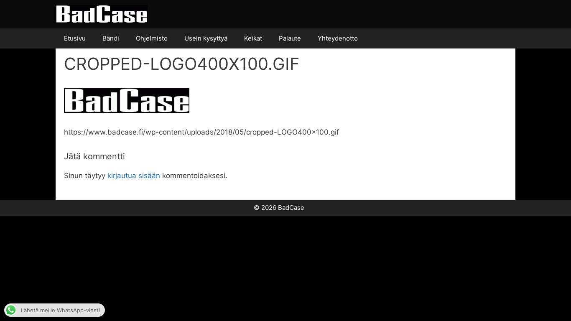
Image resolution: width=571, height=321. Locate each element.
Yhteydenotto (338, 38)
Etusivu (75, 38)
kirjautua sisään (133, 175)
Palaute (290, 38)
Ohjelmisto (152, 38)
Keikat (253, 38)
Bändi (110, 38)
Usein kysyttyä (205, 38)
